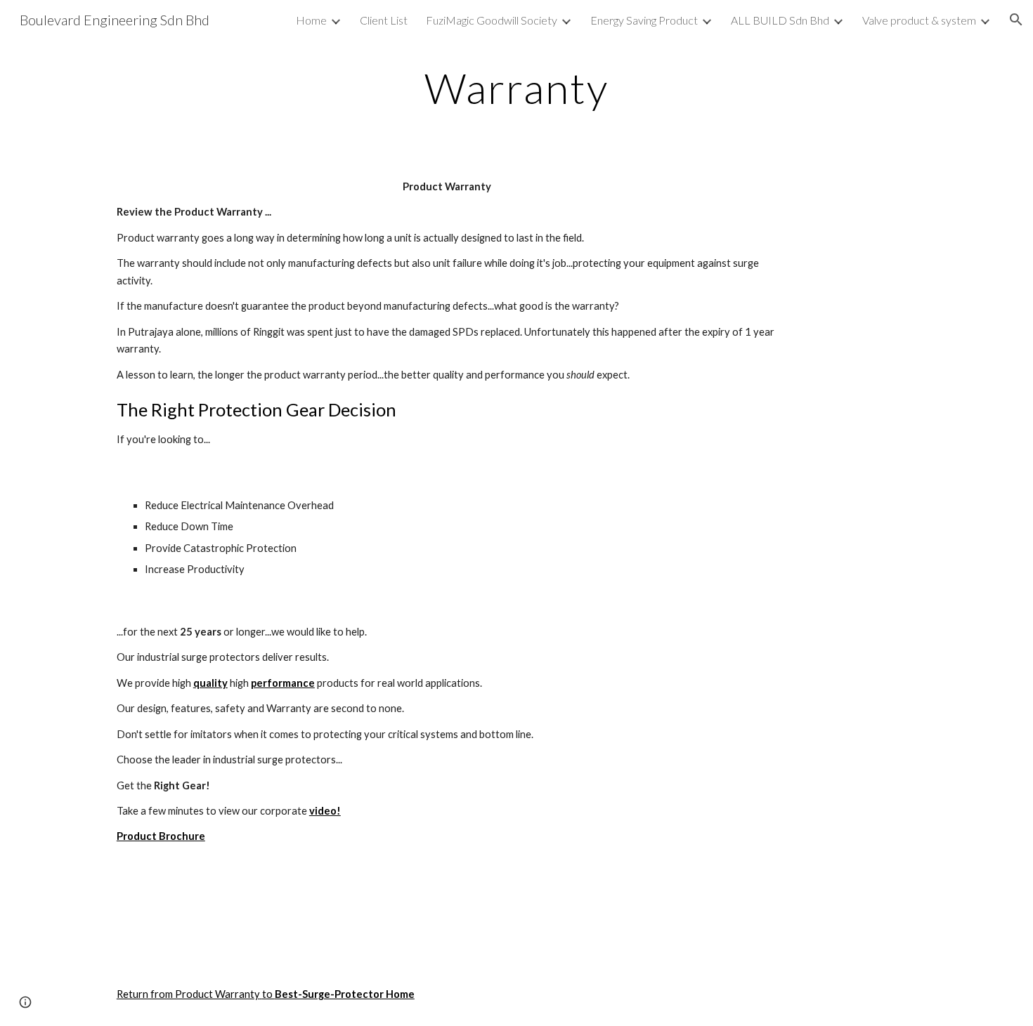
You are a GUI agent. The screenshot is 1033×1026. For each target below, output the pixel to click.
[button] (1016, 20)
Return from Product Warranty (188, 994)
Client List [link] (384, 20)
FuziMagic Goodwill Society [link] (491, 20)
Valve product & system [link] (919, 20)
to (268, 994)
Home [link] (311, 20)
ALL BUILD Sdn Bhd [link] (780, 20)
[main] (516, 88)
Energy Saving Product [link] (644, 20)
